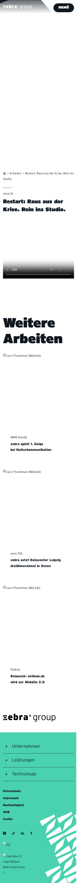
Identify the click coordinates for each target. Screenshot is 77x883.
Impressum (11, 798)
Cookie (8, 819)
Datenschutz (12, 791)
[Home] (5, 173)
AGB (6, 812)
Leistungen (23, 760)
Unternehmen (26, 746)
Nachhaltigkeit (13, 805)
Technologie (24, 774)
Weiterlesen (27, 462)
